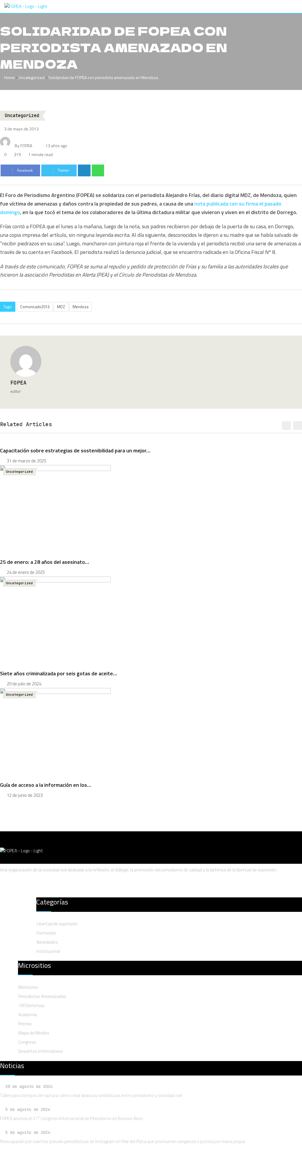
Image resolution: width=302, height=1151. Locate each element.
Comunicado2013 (35, 307)
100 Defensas (31, 1005)
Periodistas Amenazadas (42, 996)
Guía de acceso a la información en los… (45, 785)
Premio (25, 1023)
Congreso (27, 1042)
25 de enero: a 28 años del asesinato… (44, 562)
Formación (46, 933)
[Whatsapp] (98, 170)
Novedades (47, 942)
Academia (27, 1014)
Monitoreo (28, 987)
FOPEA (18, 382)
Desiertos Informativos (40, 1051)
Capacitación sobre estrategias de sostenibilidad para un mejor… (75, 450)
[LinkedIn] (84, 170)
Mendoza (80, 307)
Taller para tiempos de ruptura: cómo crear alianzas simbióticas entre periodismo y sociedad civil (91, 1095)
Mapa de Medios (33, 1033)
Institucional (48, 951)
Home (9, 77)
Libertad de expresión (57, 923)
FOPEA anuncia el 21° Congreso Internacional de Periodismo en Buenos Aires (71, 1118)
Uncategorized (32, 77)
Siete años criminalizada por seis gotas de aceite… (58, 673)
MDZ (61, 307)
